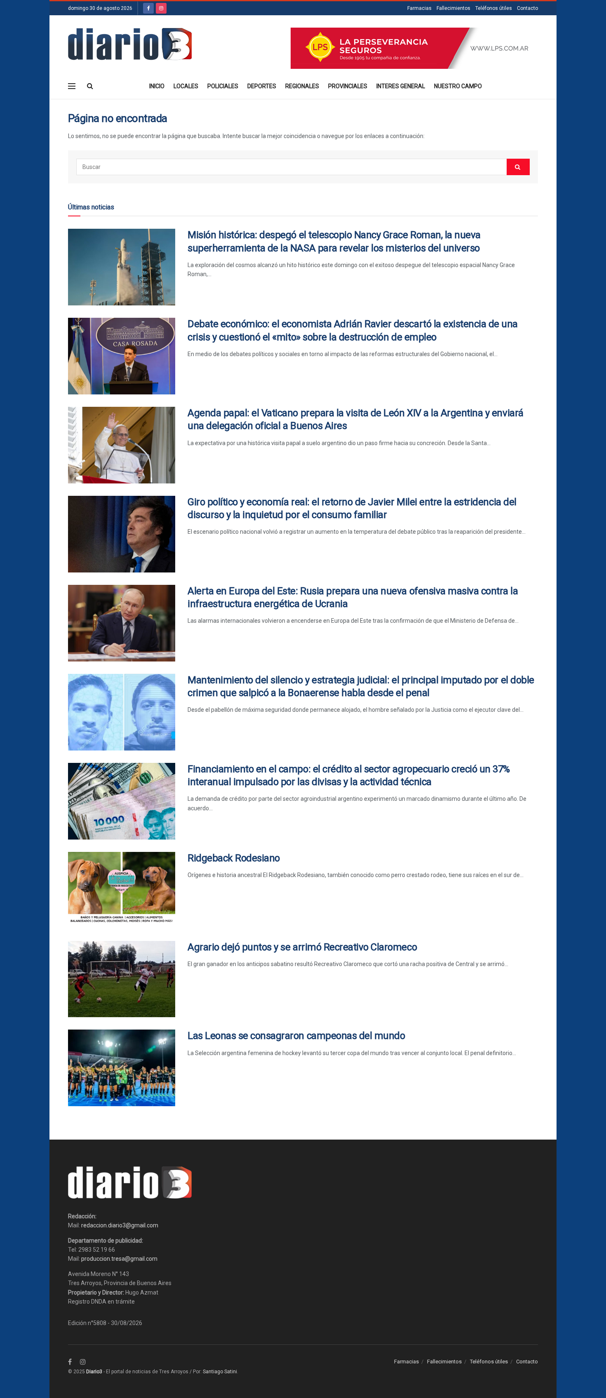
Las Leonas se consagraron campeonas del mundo (296, 1035)
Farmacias (419, 8)
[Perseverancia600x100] (414, 48)
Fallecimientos (453, 8)
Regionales (302, 86)
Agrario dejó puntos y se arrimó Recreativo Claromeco (302, 947)
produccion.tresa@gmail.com (119, 1258)
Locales (186, 86)
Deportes (261, 86)
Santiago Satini (220, 1372)
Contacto (527, 8)
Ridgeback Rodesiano (234, 858)
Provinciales (347, 86)
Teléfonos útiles (493, 8)
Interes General (400, 86)
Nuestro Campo (458, 86)
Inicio (156, 86)
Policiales (222, 86)
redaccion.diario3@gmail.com (119, 1225)
